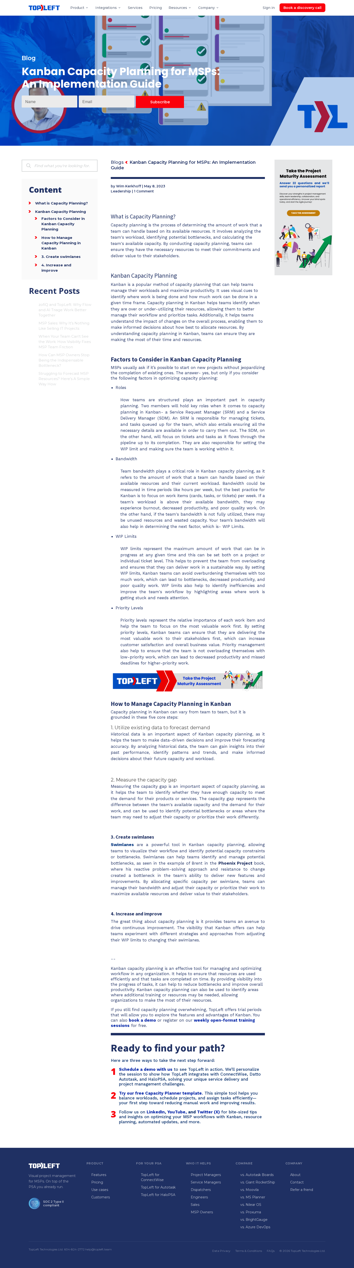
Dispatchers (201, 1190)
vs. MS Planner (252, 1197)
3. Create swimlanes (61, 256)
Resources (178, 8)
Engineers (199, 1197)
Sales (195, 1204)
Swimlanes (122, 844)
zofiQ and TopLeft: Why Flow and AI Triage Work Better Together (65, 309)
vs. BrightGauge (254, 1219)
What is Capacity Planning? (61, 203)
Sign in (269, 8)
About (295, 1175)
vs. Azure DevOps (255, 1227)
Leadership (121, 191)
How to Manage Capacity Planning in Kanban (61, 242)
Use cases (99, 1190)
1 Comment (144, 191)
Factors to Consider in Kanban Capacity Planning (63, 223)
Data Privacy (221, 1251)
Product (77, 8)
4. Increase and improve (56, 268)
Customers (100, 1197)
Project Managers (206, 1175)
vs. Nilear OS (250, 1204)
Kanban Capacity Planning (60, 211)
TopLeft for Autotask (158, 1187)
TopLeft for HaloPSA (158, 1195)
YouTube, (177, 1112)
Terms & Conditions (248, 1251)
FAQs (271, 1251)
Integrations (106, 8)
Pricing (155, 8)
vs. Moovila (249, 1190)
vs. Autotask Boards (257, 1175)
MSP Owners (202, 1212)
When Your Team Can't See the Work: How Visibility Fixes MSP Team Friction (65, 341)
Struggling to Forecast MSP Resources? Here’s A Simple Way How (64, 378)
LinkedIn (156, 1112)
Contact (297, 1182)
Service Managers (206, 1182)
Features (98, 1175)
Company (206, 8)
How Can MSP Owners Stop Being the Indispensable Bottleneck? (64, 360)
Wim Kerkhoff (128, 186)
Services (135, 8)
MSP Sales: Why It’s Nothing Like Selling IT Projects (64, 326)
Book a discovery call (302, 8)
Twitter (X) (208, 1112)
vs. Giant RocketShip (257, 1182)
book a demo (142, 1020)
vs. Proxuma (250, 1212)
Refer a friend (301, 1190)
